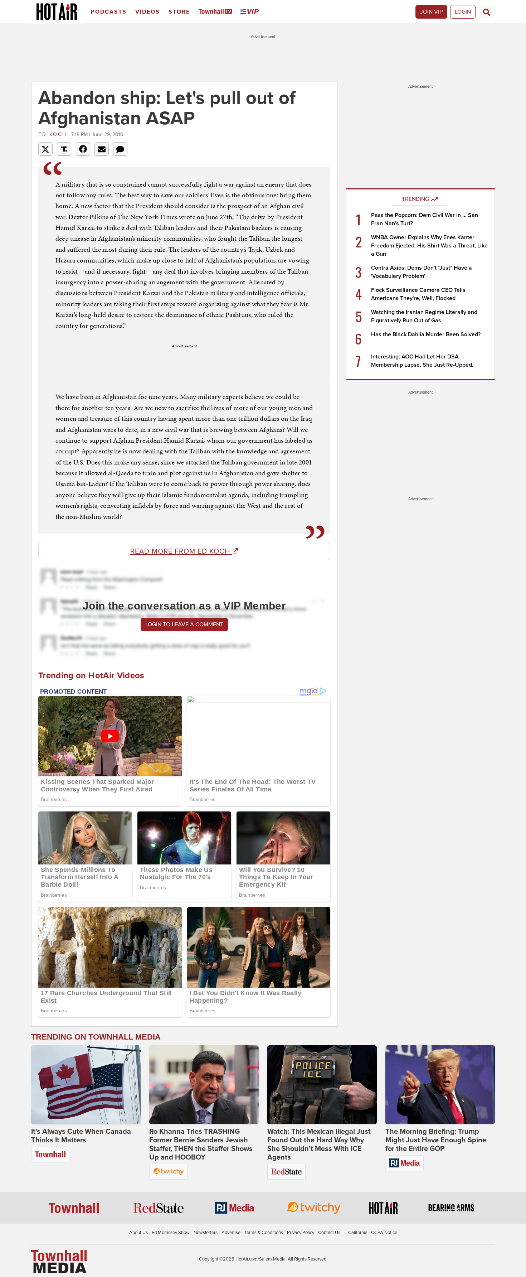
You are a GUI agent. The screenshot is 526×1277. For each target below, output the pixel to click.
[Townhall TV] (217, 12)
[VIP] (251, 12)
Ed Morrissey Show (171, 1232)
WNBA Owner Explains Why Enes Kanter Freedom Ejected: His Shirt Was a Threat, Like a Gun (429, 245)
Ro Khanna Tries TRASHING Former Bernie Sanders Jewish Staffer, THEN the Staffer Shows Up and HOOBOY (201, 1144)
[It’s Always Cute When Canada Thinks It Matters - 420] (86, 1084)
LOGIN (463, 11)
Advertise (230, 1232)
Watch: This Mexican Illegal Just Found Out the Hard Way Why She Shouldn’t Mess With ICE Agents (319, 1144)
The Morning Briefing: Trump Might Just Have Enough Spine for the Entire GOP (435, 1140)
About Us (138, 1232)
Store (179, 11)
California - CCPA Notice (372, 1232)
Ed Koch (53, 134)
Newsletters (206, 1232)
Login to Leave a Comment (184, 624)
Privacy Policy (300, 1232)
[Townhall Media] (59, 1261)
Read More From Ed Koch (181, 551)
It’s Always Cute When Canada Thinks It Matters (81, 1136)
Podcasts (109, 11)
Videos (147, 11)
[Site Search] (486, 12)
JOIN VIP (431, 11)
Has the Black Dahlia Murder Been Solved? (426, 334)
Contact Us (329, 1232)
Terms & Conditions (263, 1232)
